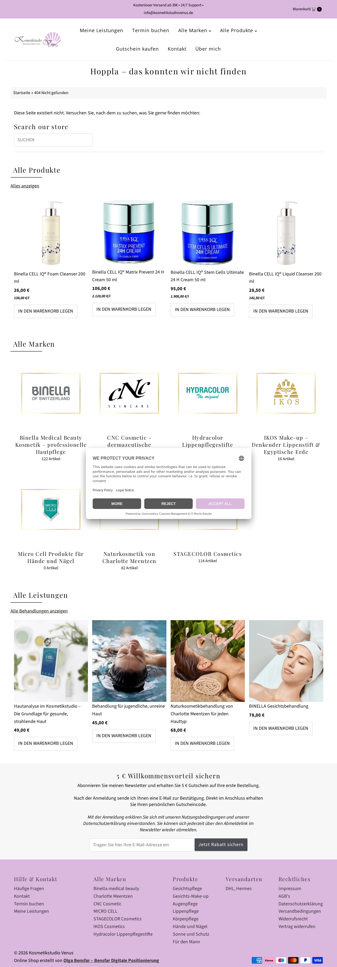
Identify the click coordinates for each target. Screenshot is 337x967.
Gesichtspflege (187, 888)
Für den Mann (186, 942)
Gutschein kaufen (137, 49)
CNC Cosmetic (107, 904)
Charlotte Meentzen (113, 896)
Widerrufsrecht (293, 919)
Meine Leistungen (101, 30)
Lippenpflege (186, 911)
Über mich (208, 49)
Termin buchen (150, 30)
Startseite (21, 93)
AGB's (284, 896)
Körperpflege (186, 919)
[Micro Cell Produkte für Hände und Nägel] (51, 509)
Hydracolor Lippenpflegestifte (123, 934)
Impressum (290, 888)
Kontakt (177, 49)
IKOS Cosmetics (109, 926)
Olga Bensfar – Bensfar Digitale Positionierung (111, 960)
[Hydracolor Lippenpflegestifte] (208, 393)
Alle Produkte (237, 30)
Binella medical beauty (116, 888)
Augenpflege (185, 904)
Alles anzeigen (25, 186)
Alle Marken (193, 30)
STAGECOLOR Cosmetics (117, 919)
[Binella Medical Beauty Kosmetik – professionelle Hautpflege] (51, 393)
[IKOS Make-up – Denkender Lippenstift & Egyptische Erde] (286, 393)
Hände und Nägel (190, 926)
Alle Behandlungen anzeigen (39, 611)
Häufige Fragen (29, 888)
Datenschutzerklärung (301, 904)
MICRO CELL (105, 911)
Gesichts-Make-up (191, 896)
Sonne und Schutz (191, 934)
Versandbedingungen (300, 911)
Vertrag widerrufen (297, 926)
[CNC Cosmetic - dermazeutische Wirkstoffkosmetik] (129, 393)
